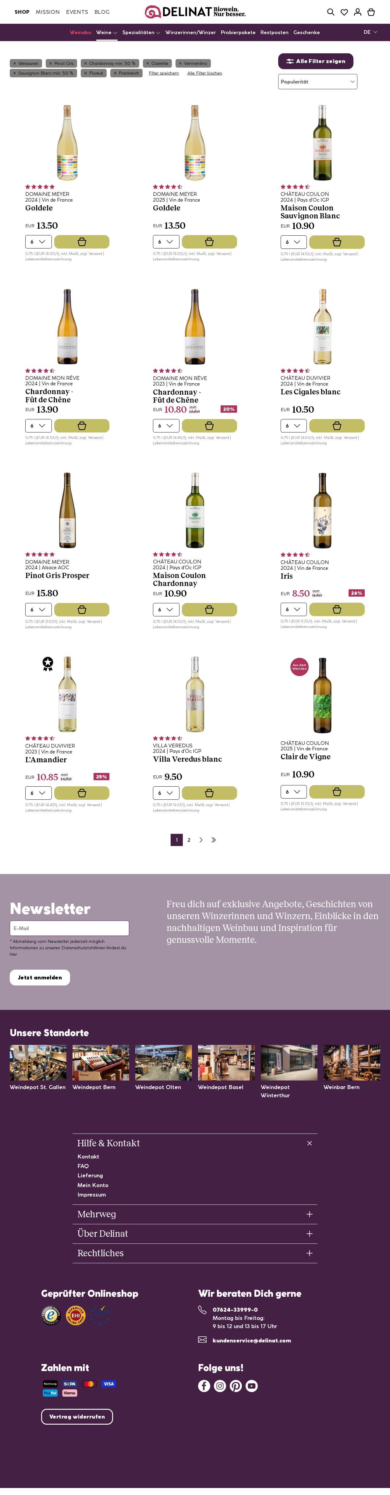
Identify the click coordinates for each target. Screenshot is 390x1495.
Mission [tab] (48, 12)
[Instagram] (220, 1385)
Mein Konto (92, 1185)
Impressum (91, 1194)
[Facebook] (204, 1385)
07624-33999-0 (235, 1309)
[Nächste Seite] (201, 840)
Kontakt (88, 1156)
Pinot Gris (63, 63)
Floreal (96, 73)
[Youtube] (252, 1385)
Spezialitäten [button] (139, 32)
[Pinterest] (236, 1385)
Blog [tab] (102, 12)
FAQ (83, 1165)
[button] (331, 12)
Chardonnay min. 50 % (112, 63)
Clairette (159, 63)
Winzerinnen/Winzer (190, 32)
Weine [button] (104, 32)
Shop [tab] (22, 12)
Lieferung (90, 1175)
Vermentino (195, 63)
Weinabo (80, 32)
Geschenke (306, 32)
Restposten (275, 32)
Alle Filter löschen (204, 73)
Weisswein (28, 63)
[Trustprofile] (89, 1315)
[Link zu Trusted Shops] (51, 1315)
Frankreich (129, 73)
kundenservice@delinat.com (252, 1340)
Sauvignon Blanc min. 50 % (45, 73)
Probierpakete (238, 32)
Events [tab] (77, 12)
